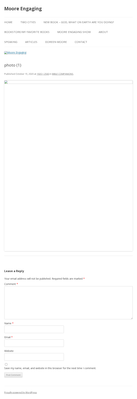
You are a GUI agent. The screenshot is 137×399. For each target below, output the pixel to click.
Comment (11, 284)
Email (8, 337)
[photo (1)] (68, 165)
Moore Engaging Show (74, 32)
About (103, 32)
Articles (31, 42)
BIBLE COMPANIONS (62, 73)
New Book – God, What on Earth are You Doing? (79, 22)
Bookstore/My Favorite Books (26, 32)
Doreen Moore (56, 42)
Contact (81, 42)
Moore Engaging (23, 8)
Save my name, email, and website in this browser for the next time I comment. (50, 368)
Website (9, 351)
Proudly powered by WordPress (20, 392)
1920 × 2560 (43, 73)
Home (8, 22)
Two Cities (28, 22)
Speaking (10, 42)
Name (9, 323)
